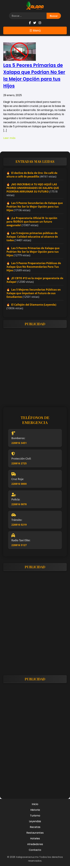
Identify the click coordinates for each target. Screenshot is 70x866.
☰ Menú (35, 30)
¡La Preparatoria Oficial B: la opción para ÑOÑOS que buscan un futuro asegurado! (32, 221)
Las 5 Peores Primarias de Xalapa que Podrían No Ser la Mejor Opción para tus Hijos (33, 251)
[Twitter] (34, 23)
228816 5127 (19, 545)
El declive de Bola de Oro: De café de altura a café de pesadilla (32, 174)
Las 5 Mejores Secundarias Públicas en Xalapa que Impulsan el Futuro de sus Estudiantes (34, 293)
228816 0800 (19, 483)
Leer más (9, 138)
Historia (35, 810)
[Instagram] (40, 23)
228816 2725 (19, 463)
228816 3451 (19, 443)
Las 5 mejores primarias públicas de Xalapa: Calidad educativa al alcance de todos (32, 236)
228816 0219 (19, 524)
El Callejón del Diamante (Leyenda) (33, 304)
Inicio (35, 804)
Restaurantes (35, 833)
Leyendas (35, 821)
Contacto (35, 850)
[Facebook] (30, 23)
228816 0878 (19, 504)
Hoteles (35, 838)
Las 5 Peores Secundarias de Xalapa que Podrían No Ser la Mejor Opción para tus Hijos (35, 206)
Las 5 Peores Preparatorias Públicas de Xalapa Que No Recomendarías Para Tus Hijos (34, 266)
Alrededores (35, 844)
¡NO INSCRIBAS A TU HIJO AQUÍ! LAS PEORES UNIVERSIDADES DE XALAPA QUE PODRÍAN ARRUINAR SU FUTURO (33, 188)
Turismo (35, 815)
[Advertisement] (35, 365)
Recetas (35, 827)
